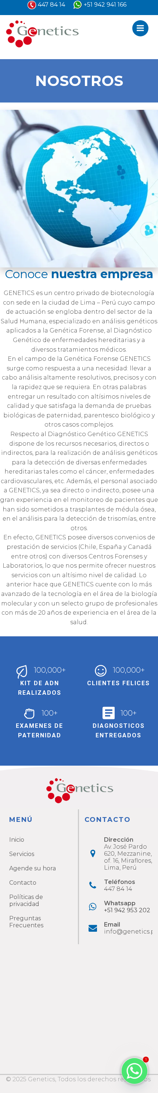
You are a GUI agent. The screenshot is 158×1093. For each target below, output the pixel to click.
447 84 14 (51, 4)
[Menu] (140, 28)
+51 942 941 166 (105, 4)
